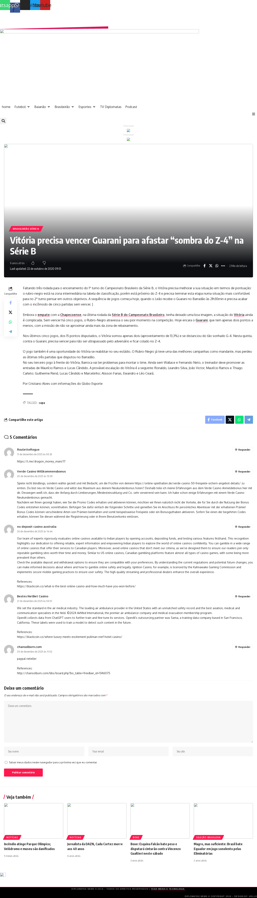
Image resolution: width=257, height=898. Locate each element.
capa (42, 402)
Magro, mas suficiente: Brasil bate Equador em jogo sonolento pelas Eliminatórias (218, 848)
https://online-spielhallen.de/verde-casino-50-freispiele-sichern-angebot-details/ (188, 483)
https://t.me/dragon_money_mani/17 (41, 461)
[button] (253, 114)
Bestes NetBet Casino (32, 596)
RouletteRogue (28, 449)
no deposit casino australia (36, 526)
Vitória (239, 315)
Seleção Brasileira (208, 837)
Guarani (202, 320)
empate (44, 315)
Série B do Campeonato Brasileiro (138, 315)
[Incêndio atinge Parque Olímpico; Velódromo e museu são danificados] (33, 821)
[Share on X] (210, 266)
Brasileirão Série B (26, 228)
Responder (244, 449)
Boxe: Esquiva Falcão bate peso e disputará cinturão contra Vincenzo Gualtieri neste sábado (156, 848)
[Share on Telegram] (10, 331)
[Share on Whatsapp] (217, 266)
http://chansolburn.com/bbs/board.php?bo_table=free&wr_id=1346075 (63, 673)
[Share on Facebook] (204, 266)
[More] (223, 266)
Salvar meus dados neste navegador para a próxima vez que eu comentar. (53, 762)
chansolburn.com (29, 647)
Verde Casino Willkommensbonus (41, 471)
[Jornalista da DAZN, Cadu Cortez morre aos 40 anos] (96, 821)
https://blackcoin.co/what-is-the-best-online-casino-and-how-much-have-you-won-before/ (76, 586)
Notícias (12, 837)
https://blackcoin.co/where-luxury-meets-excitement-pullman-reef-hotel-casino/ (69, 636)
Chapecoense (70, 315)
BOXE (136, 837)
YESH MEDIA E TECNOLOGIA (168, 889)
